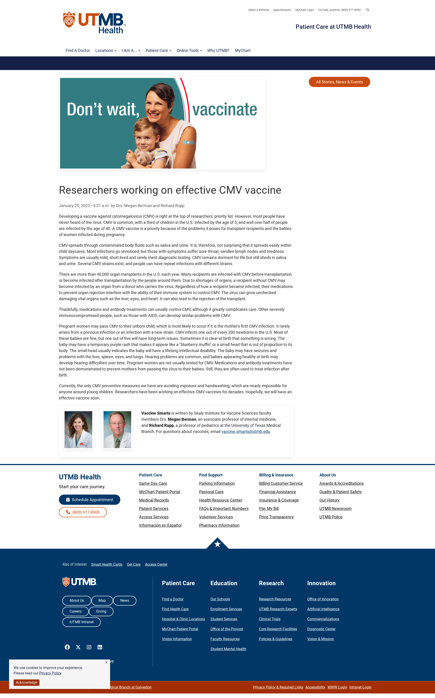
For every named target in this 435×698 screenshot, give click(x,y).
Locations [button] (104, 50)
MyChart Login (304, 10)
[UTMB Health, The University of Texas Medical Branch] (80, 583)
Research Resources (275, 599)
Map (102, 600)
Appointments (282, 10)
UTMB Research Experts (278, 609)
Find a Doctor (78, 50)
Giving (101, 611)
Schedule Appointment (92, 499)
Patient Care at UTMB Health (333, 26)
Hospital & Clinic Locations (183, 619)
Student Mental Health (228, 649)
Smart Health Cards (106, 564)
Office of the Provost (226, 629)
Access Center (156, 564)
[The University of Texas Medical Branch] (96, 22)
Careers (76, 611)
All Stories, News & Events (339, 82)
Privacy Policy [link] (50, 673)
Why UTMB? (218, 50)
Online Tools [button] (188, 50)
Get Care (133, 564)
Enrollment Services (226, 609)
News (124, 600)
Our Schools (220, 599)
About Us (77, 600)
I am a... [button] (130, 50)
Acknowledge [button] (26, 682)
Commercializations (323, 619)
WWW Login (337, 687)
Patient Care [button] (157, 50)
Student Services (223, 619)
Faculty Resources (225, 639)
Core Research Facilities (278, 629)
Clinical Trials (269, 619)
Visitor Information (177, 639)
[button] (106, 662)
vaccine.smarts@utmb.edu (245, 431)
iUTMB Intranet (82, 622)
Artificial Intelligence (323, 609)
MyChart (243, 50)
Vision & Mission (320, 639)
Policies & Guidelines (275, 639)
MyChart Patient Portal (180, 629)
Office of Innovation (323, 599)
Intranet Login (360, 687)
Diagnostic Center (321, 629)
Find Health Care (175, 609)
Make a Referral (259, 10)
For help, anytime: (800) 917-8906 (339, 10)
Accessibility (315, 687)
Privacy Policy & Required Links (278, 687)
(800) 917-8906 (85, 512)
